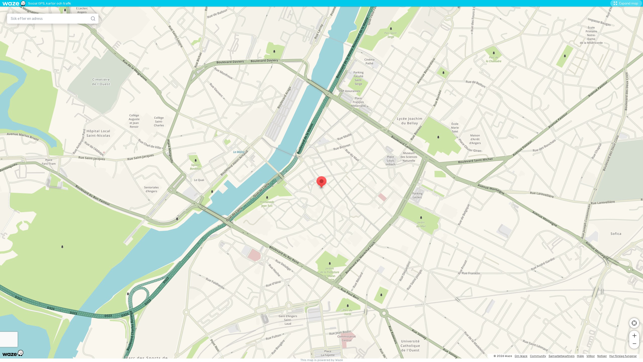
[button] (634, 335)
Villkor (590, 356)
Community (538, 356)
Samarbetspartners (561, 356)
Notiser (602, 356)
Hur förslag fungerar (623, 356)
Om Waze (521, 356)
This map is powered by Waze (321, 360)
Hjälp (580, 356)
